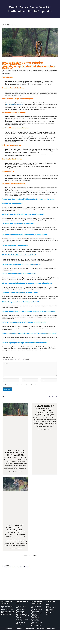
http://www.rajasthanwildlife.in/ (15, 104)
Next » (35, 555)
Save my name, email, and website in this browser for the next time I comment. (20, 385)
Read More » (15, 471)
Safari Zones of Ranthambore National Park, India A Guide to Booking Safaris (44, 410)
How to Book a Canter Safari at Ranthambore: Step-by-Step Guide (15, 453)
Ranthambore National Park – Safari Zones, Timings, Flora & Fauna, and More (15, 530)
